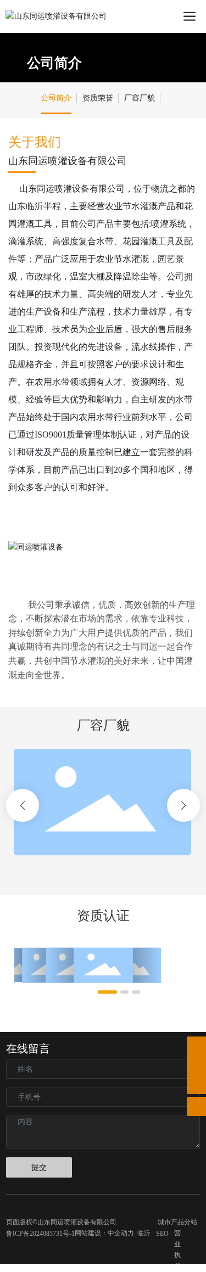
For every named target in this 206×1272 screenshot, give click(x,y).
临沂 (144, 1233)
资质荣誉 (97, 98)
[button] (22, 805)
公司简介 (54, 62)
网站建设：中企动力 (104, 1233)
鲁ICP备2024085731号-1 (40, 1233)
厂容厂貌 (139, 98)
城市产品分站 (177, 1222)
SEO (162, 1233)
